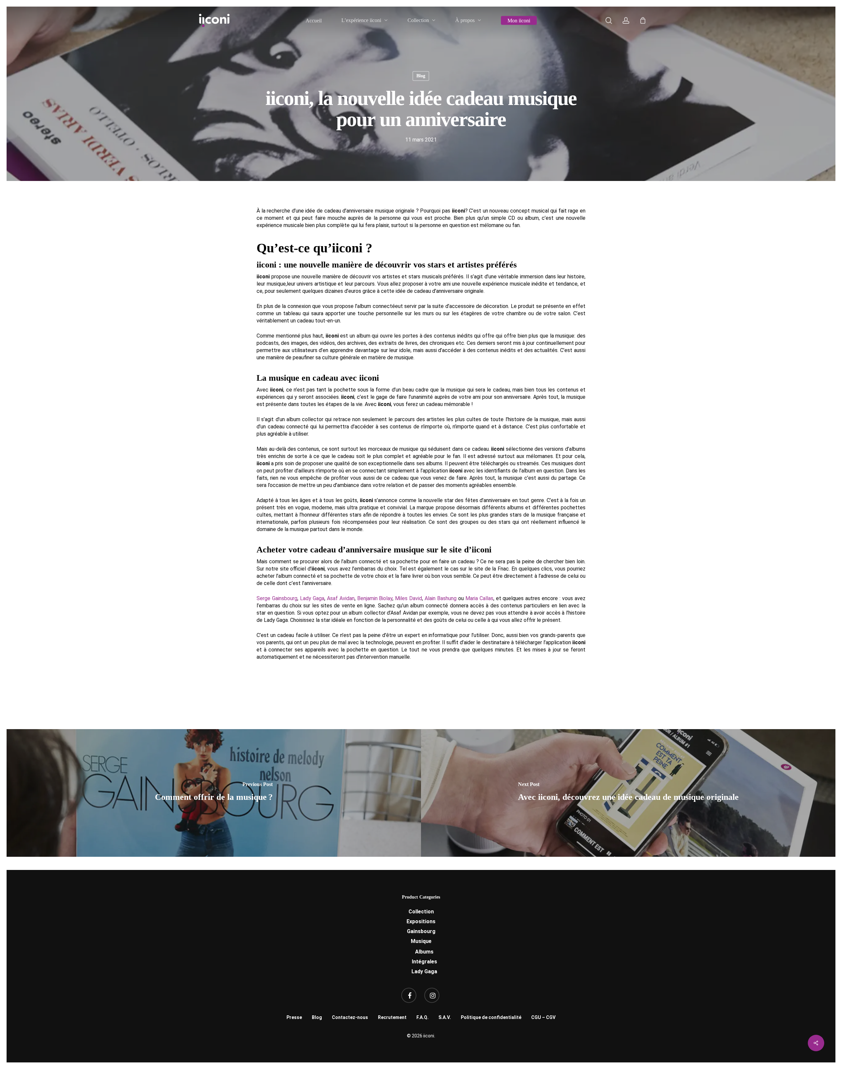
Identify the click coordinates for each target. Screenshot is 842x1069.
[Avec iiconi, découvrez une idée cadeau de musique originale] (628, 793)
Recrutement (392, 1017)
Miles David (408, 598)
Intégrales (424, 961)
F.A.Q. (422, 1017)
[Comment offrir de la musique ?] (213, 793)
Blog (420, 75)
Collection (421, 911)
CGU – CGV (543, 1017)
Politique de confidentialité (491, 1017)
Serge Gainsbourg (277, 598)
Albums (424, 952)
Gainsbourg (421, 931)
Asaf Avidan (341, 598)
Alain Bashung (441, 598)
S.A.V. (444, 1017)
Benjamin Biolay (375, 598)
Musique (421, 941)
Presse (294, 1017)
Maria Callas (479, 598)
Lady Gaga (312, 598)
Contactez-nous (350, 1017)
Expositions (421, 921)
